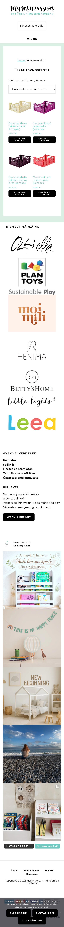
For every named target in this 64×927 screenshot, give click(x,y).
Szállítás (8, 464)
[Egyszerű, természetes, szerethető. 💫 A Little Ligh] (32, 638)
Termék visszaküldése (19, 473)
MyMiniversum (32, 8)
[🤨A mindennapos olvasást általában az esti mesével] (32, 812)
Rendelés (9, 460)
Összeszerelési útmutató (20, 477)
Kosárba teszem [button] (20, 140)
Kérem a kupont (19, 517)
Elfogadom (18, 913)
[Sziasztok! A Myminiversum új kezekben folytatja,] (32, 696)
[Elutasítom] (60, 912)
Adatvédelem (32, 920)
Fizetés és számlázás (17, 469)
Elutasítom (45, 913)
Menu (34, 39)
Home (21, 60)
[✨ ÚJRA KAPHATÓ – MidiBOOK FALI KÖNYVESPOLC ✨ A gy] (32, 580)
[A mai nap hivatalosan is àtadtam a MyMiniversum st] (32, 754)
